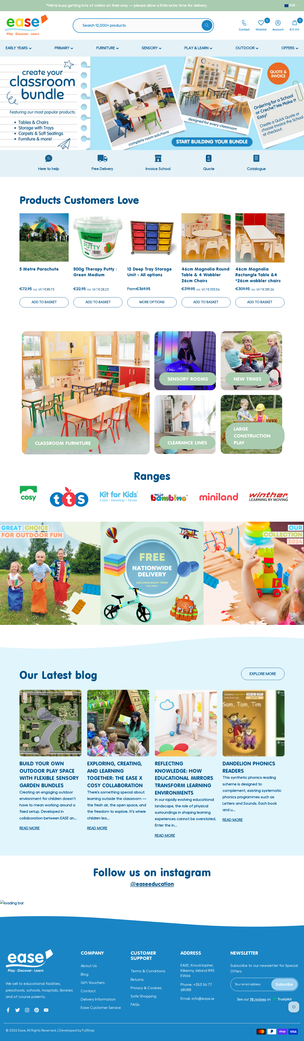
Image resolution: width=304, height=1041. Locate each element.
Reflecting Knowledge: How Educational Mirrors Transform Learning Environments (184, 778)
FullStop (88, 1030)
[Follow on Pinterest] (36, 1010)
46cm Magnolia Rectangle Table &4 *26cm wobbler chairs (258, 274)
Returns (137, 980)
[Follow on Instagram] (27, 1010)
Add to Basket (44, 302)
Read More (29, 828)
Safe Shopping (143, 996)
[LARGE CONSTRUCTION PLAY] (251, 424)
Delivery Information (98, 999)
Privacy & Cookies (146, 988)
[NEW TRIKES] (251, 360)
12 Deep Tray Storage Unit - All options (149, 271)
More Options (152, 302)
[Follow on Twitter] (17, 1010)
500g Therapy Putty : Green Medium (95, 271)
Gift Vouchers (93, 983)
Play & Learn (197, 48)
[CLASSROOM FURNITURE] (86, 392)
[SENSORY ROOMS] (185, 360)
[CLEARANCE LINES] (185, 424)
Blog (84, 974)
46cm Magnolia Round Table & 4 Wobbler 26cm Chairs (205, 274)
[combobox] (145, 25)
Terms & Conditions (148, 971)
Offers (288, 48)
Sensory (150, 48)
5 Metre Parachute (39, 269)
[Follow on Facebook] (8, 1010)
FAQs (135, 1005)
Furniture (106, 48)
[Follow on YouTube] (46, 1010)
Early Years (17, 48)
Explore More (263, 674)
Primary (62, 48)
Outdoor (246, 48)
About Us (89, 966)
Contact (88, 991)
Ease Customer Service (101, 1008)
